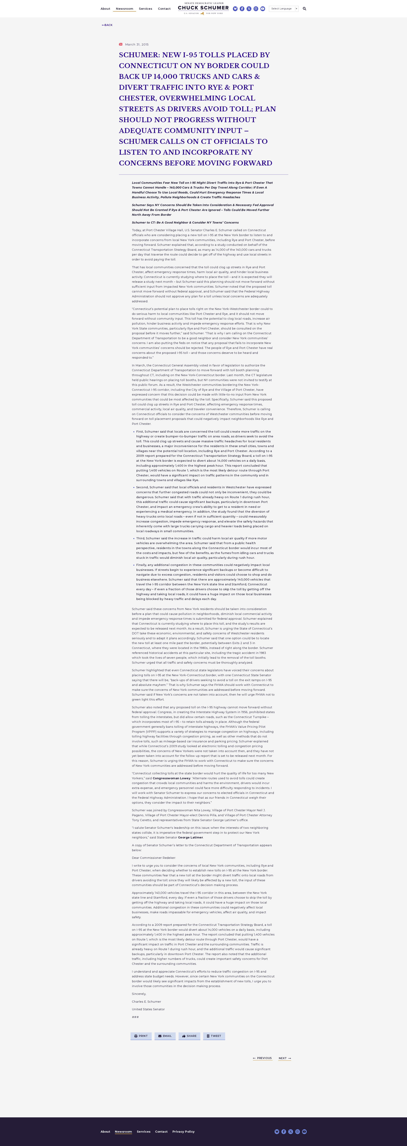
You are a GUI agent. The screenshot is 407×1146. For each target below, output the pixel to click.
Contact (164, 9)
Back (109, 25)
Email (167, 1035)
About (105, 9)
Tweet (216, 1035)
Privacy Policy (183, 1131)
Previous (264, 1058)
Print (143, 1035)
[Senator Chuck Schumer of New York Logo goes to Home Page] (203, 8)
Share (192, 1035)
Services (145, 9)
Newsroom (124, 9)
